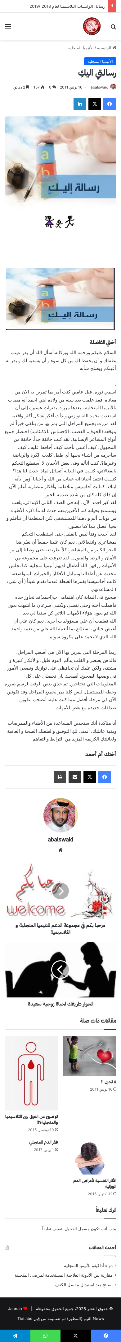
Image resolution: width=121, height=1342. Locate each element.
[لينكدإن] (80, 104)
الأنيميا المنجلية (81, 47)
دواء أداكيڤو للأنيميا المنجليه (88, 1265)
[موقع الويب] (60, 850)
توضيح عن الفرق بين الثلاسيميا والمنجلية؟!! (31, 1119)
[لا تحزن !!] (89, 1056)
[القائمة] (8, 29)
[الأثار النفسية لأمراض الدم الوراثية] (89, 1157)
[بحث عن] (113, 29)
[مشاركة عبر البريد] (75, 777)
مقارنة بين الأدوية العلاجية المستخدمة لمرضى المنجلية (64, 1275)
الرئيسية (105, 47)
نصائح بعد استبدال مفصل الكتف (84, 1284)
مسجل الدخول (77, 1228)
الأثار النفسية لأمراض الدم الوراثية (94, 1183)
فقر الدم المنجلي (43, 1142)
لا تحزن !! (108, 1082)
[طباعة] (60, 777)
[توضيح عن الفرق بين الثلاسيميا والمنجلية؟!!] (31, 1073)
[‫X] (94, 104)
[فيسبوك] (109, 104)
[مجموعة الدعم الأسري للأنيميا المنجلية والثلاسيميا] (91, 26)
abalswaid (99, 87)
